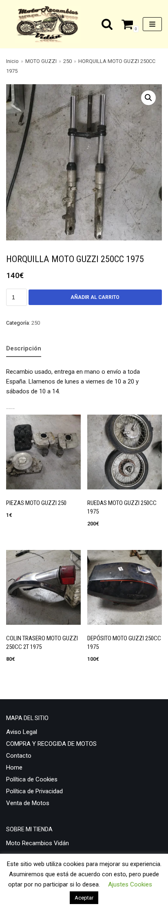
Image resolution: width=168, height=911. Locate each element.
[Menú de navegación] (152, 24)
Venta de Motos (27, 803)
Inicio (12, 61)
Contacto (18, 755)
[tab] (23, 348)
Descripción (23, 348)
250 (67, 61)
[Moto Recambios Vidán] (50, 24)
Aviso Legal (21, 732)
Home (14, 767)
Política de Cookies (31, 779)
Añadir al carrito (95, 297)
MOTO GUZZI (41, 61)
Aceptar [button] (84, 898)
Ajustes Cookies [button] (130, 884)
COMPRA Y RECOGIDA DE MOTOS (51, 743)
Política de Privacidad (34, 791)
